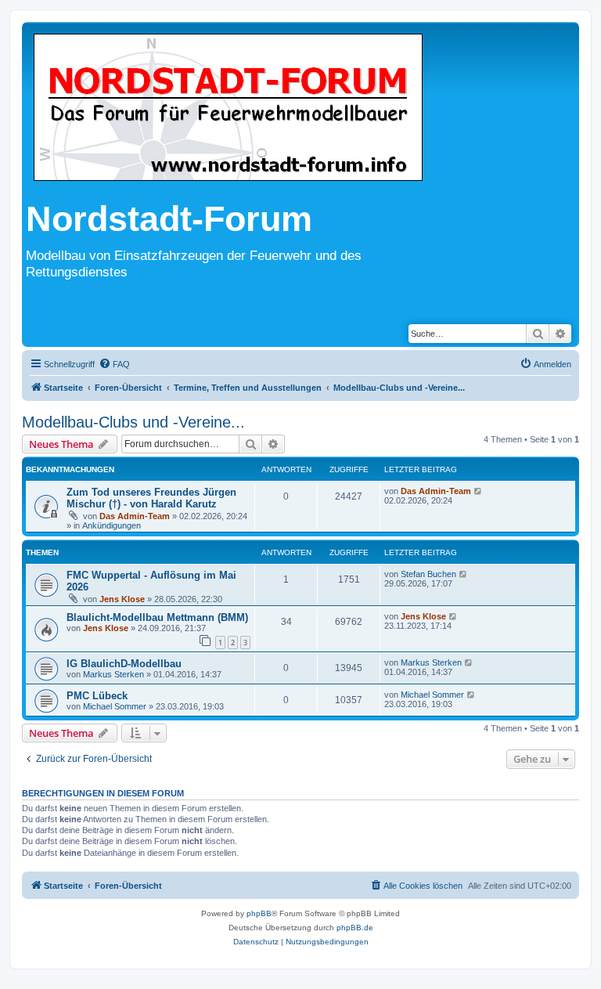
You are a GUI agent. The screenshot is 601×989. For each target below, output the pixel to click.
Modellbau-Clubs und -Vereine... (133, 422)
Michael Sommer (114, 706)
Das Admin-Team (134, 516)
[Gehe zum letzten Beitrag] (478, 491)
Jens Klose (122, 599)
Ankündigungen (111, 525)
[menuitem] (114, 364)
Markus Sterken (113, 674)
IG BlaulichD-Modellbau (124, 664)
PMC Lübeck (97, 696)
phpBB (259, 913)
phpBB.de (354, 927)
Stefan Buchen (428, 574)
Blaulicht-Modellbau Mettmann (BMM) (157, 617)
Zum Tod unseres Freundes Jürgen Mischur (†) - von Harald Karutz (151, 498)
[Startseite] (228, 108)
